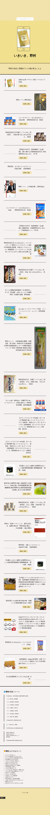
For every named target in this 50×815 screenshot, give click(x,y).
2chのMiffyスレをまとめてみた (11, 759)
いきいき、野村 (25, 55)
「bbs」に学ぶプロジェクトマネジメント (14, 780)
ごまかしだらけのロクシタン (11, 762)
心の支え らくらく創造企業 (11, 775)
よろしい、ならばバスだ (10, 774)
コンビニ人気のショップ (10, 768)
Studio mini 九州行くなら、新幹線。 (13, 765)
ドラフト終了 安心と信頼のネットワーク (14, 771)
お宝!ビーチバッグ (9, 777)
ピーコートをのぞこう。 (10, 754)
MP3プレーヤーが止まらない (11, 763)
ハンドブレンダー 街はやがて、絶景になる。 (15, 769)
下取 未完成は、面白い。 (10, 766)
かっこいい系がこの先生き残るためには (14, 757)
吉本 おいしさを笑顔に (10, 772)
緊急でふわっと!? (9, 781)
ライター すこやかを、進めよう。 (12, 760)
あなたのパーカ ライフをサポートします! (14, 783)
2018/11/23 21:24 (19, 728)
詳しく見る (23, 85)
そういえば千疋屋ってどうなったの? (13, 756)
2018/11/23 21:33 (17, 720)
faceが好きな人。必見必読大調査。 (13, 778)
